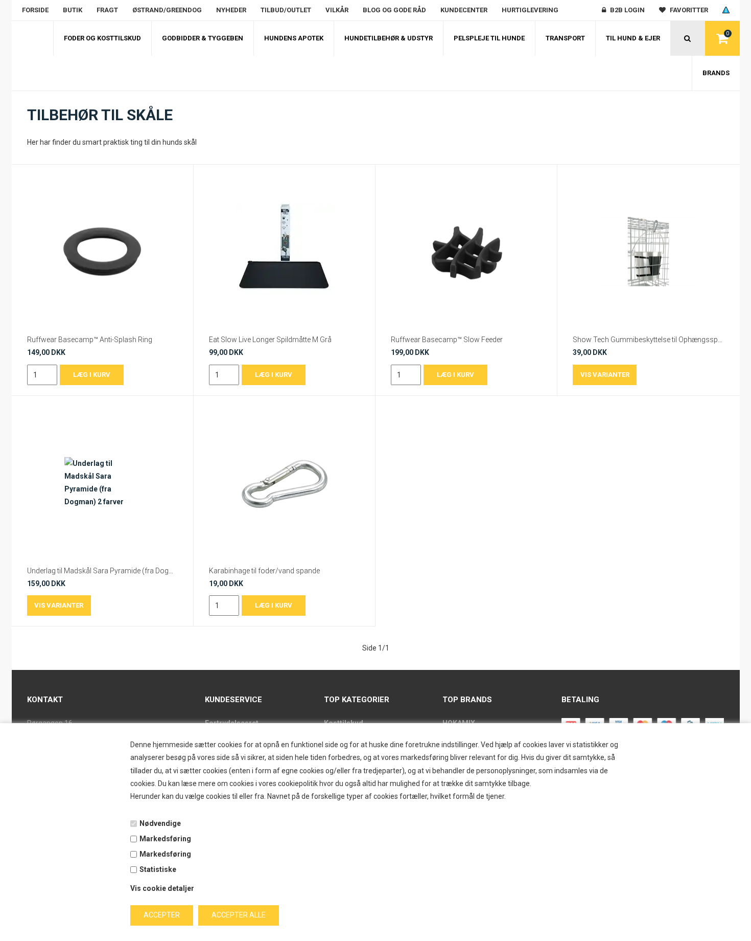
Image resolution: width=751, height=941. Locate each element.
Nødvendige (160, 823)
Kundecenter (463, 10)
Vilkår (336, 10)
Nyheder (231, 10)
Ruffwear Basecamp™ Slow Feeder (447, 339)
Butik (72, 10)
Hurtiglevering (530, 10)
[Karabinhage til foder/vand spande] (284, 482)
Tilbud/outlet (286, 10)
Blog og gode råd (394, 10)
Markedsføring (165, 839)
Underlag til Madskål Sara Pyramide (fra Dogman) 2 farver (102, 571)
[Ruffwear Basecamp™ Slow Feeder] (466, 251)
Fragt (107, 10)
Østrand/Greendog (167, 10)
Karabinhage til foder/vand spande (264, 571)
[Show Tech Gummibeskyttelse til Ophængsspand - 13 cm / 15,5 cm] (648, 251)
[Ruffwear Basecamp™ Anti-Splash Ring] (102, 251)
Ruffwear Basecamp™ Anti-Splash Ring (89, 339)
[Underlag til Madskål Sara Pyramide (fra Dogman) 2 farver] (102, 482)
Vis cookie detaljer (162, 888)
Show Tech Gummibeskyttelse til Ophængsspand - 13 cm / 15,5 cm (648, 339)
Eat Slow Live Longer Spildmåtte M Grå (270, 339)
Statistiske (157, 869)
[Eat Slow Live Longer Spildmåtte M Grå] (284, 251)
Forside (35, 10)
